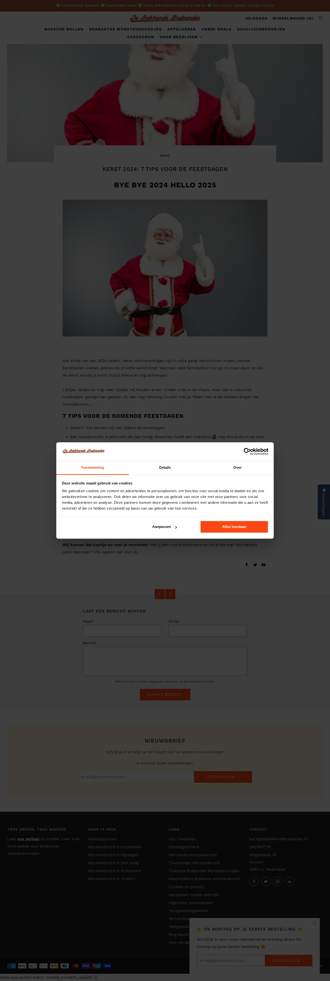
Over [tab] (237, 467)
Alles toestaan (234, 527)
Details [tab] (165, 467)
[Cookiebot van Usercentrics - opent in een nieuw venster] (247, 451)
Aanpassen (161, 527)
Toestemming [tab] (92, 467)
